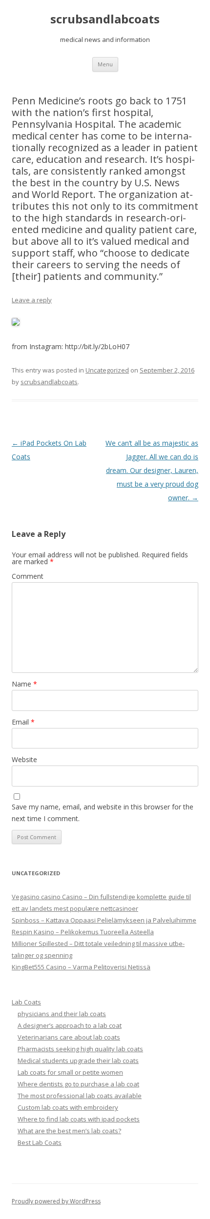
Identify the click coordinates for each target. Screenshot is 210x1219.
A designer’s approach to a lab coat (70, 1025)
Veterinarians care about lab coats (69, 1037)
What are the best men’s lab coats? (69, 1130)
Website (24, 759)
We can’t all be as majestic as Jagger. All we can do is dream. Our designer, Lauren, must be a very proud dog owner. (151, 470)
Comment (27, 576)
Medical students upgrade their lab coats (78, 1060)
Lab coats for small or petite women (70, 1072)
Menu (105, 64)
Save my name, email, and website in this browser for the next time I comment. (102, 812)
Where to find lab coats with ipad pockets (79, 1119)
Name (24, 683)
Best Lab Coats (40, 1142)
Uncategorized (107, 370)
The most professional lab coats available (80, 1095)
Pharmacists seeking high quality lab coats (80, 1048)
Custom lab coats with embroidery (68, 1107)
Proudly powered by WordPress (56, 1201)
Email (23, 722)
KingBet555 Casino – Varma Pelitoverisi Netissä (81, 967)
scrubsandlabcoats (105, 19)
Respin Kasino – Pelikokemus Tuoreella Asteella (83, 931)
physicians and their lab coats (62, 1013)
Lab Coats (26, 1002)
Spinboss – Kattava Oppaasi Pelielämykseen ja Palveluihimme (104, 920)
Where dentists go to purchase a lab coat (78, 1084)
